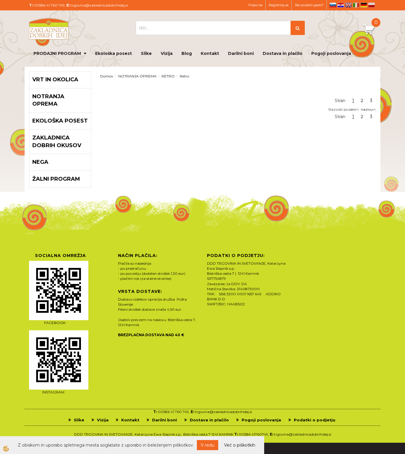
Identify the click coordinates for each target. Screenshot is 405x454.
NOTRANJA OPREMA (137, 76)
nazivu (367, 109)
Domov (106, 76)
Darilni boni (241, 53)
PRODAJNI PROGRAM (57, 53)
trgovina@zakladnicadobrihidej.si (99, 5)
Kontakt (210, 53)
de (364, 5)
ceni (352, 109)
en (348, 5)
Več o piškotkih (239, 445)
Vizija (167, 53)
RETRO (168, 76)
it (356, 5)
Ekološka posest (113, 53)
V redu (207, 445)
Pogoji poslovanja (331, 53)
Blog (186, 53)
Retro (184, 76)
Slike (146, 53)
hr (340, 5)
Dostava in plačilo (282, 53)
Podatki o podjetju (314, 420)
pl (371, 5)
